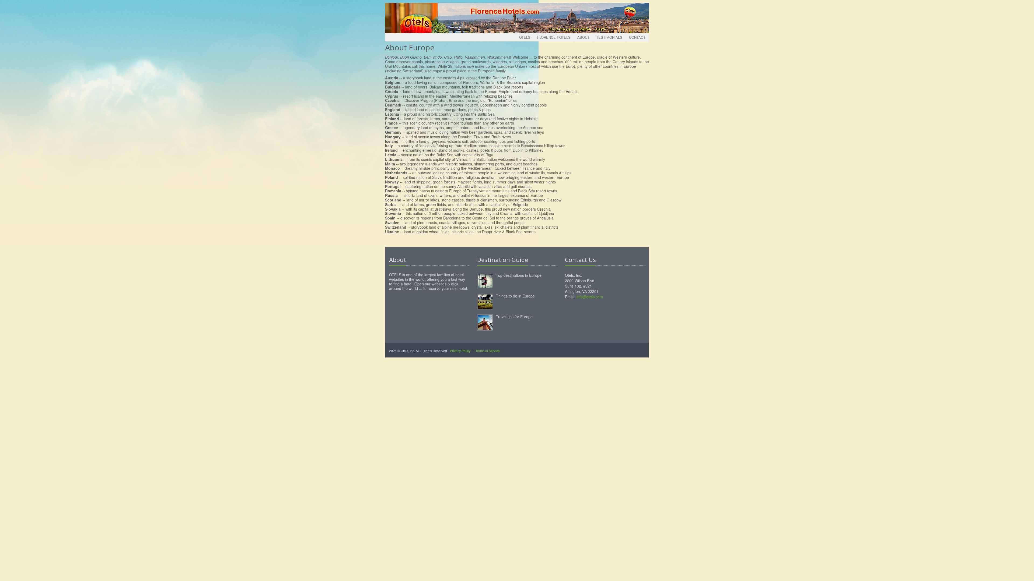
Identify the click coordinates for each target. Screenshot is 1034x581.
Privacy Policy (460, 350)
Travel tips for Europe (514, 316)
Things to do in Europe (515, 296)
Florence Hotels (554, 37)
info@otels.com (590, 296)
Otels (524, 37)
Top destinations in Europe (519, 275)
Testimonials (609, 37)
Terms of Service (488, 350)
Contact (637, 37)
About (583, 37)
